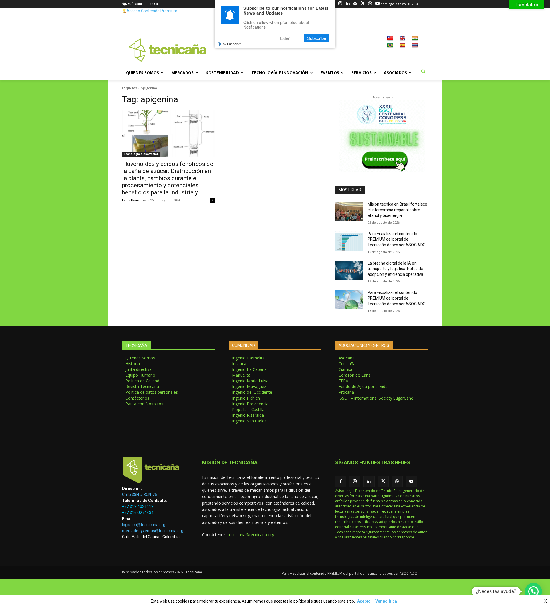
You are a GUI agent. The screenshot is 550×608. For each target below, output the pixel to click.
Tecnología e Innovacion (141, 154)
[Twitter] (363, 4)
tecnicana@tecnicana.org (251, 534)
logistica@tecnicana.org (143, 524)
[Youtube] (377, 4)
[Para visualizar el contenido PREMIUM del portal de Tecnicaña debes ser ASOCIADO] (349, 241)
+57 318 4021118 (138, 506)
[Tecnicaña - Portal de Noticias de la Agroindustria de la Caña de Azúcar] (168, 49)
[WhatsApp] (370, 4)
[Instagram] (340, 4)
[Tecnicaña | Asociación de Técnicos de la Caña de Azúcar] (155, 471)
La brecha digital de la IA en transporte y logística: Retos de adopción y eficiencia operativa (395, 269)
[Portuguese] (390, 45)
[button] (423, 71)
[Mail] (355, 4)
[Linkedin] (348, 4)
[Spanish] (402, 45)
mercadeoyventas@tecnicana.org (152, 530)
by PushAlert (232, 43)
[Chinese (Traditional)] (390, 38)
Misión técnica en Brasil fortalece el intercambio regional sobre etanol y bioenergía (397, 210)
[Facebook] (340, 481)
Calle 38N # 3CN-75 (139, 494)
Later (285, 38)
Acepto (364, 601)
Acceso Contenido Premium (152, 11)
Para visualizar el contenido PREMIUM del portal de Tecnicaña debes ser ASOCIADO (397, 239)
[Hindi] (415, 38)
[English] (402, 38)
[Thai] (415, 45)
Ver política (386, 601)
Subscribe (316, 38)
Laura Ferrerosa (134, 200)
